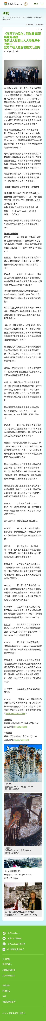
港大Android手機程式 (16, 944)
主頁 (3, 17)
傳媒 (9, 17)
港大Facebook (14, 933)
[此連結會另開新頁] (23, 72)
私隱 (4, 996)
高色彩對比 (7, 964)
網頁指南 (6, 991)
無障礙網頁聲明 (8, 1002)
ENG (36, 4)
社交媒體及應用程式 (15, 949)
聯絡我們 (6, 985)
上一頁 (40, 29)
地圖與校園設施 (8, 970)
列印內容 (30, 24)
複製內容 (41, 24)
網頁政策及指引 (8, 976)
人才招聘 (6, 959)
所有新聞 (17, 17)
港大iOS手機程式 (15, 938)
